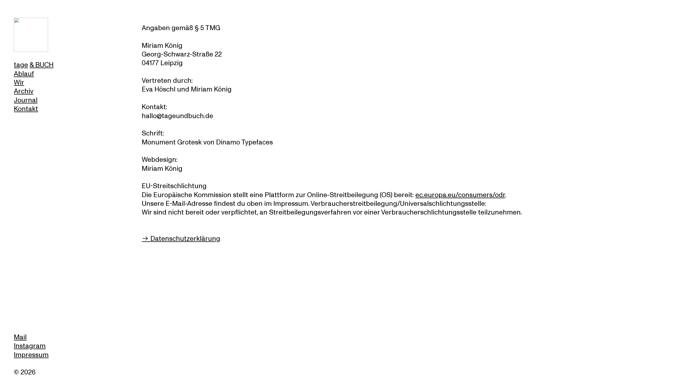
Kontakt (26, 108)
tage (21, 65)
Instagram (30, 346)
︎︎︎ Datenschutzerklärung (181, 238)
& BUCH (41, 65)
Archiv (23, 91)
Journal (25, 100)
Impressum (31, 355)
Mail (20, 337)
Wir (19, 82)
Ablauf (24, 73)
